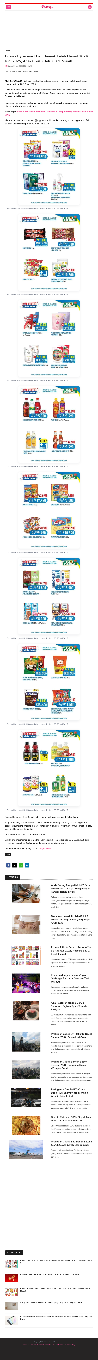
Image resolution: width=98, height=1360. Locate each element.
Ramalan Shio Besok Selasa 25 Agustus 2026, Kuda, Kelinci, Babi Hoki (50, 1274)
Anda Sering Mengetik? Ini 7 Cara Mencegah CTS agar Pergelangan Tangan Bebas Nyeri (70, 888)
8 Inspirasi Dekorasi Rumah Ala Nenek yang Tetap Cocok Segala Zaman (51, 1302)
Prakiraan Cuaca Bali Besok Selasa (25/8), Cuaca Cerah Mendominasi (71, 1143)
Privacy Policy (69, 1345)
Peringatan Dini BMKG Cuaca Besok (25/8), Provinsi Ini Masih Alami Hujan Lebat (69, 1093)
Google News (44, 848)
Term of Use (28, 1345)
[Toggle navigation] (8, 7)
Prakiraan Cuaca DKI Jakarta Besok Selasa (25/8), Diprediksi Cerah (71, 1035)
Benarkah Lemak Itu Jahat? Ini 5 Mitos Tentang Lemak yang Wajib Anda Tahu (70, 920)
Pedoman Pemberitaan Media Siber (48, 1345)
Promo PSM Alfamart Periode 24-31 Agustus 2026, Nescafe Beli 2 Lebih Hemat (71, 951)
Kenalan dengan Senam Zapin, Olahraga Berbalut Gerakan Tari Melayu (70, 978)
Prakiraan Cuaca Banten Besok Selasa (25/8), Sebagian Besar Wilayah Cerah (69, 1065)
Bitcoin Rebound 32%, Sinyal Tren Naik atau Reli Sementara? (71, 1118)
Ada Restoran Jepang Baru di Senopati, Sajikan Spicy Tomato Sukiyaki (69, 1006)
